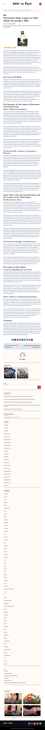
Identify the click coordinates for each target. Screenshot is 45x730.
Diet (5, 542)
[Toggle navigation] (4, 4)
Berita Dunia (6, 508)
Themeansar (31, 728)
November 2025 (7, 439)
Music (5, 620)
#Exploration (19, 25)
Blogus (25, 728)
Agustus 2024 (7, 482)
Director (6, 545)
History (5, 577)
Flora (5, 563)
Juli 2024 (6, 485)
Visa (5, 658)
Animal (5, 496)
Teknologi (6, 646)
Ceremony (6, 525)
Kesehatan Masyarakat (9, 606)
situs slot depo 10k (8, 673)
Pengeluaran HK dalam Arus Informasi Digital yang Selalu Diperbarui (18, 402)
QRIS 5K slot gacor (8, 680)
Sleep (5, 638)
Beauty (5, 502)
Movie (5, 617)
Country (6, 537)
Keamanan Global (7, 600)
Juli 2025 (6, 451)
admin (8, 23)
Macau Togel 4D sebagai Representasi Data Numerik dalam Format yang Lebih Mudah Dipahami (22, 406)
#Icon (24, 25)
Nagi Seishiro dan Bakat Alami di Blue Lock (13, 409)
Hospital (6, 580)
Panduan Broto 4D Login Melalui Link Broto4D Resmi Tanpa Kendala (18, 396)
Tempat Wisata (7, 649)
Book (5, 15)
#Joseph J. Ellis (34, 25)
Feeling (5, 554)
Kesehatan (6, 603)
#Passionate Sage (6, 27)
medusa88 (6, 678)
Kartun (5, 597)
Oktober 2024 (7, 477)
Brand (5, 516)
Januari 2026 (7, 436)
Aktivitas (6, 493)
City (5, 534)
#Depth (15, 25)
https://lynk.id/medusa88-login (10, 675)
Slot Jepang (6, 640)
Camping (6, 519)
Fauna (5, 551)
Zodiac (5, 664)
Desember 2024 (7, 471)
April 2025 (6, 459)
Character (6, 528)
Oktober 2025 (7, 442)
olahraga (6, 626)
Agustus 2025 (7, 448)
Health (5, 574)
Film (5, 560)
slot (5, 668)
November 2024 (7, 474)
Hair (5, 571)
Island (5, 591)
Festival (6, 557)
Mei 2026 (6, 430)
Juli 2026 (6, 425)
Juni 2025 (6, 453)
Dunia (5, 548)
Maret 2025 (6, 462)
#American (6, 25)
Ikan (5, 583)
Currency (6, 540)
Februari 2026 (7, 433)
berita (5, 505)
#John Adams (28, 25)
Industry (6, 586)
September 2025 (7, 445)
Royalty (5, 632)
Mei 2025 (6, 456)
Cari (5, 383)
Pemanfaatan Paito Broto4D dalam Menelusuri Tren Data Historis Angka (19, 399)
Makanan (6, 612)
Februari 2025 (7, 465)
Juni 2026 (6, 427)
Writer (5, 661)
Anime (5, 499)
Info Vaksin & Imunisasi (9, 589)
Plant (5, 629)
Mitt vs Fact (22, 4)
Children (6, 531)
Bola (5, 511)
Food (5, 565)
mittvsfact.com (6, 50)
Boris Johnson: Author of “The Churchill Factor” (22, 373)
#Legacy (39, 25)
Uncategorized (7, 655)
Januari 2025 (7, 468)
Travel (5, 652)
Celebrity (6, 522)
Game (5, 568)
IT (4, 594)
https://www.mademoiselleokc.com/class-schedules (15, 682)
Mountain (6, 615)
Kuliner (5, 609)
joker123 (6, 671)
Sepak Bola (6, 635)
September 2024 (7, 479)
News (5, 623)
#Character (11, 25)
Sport (5, 643)
